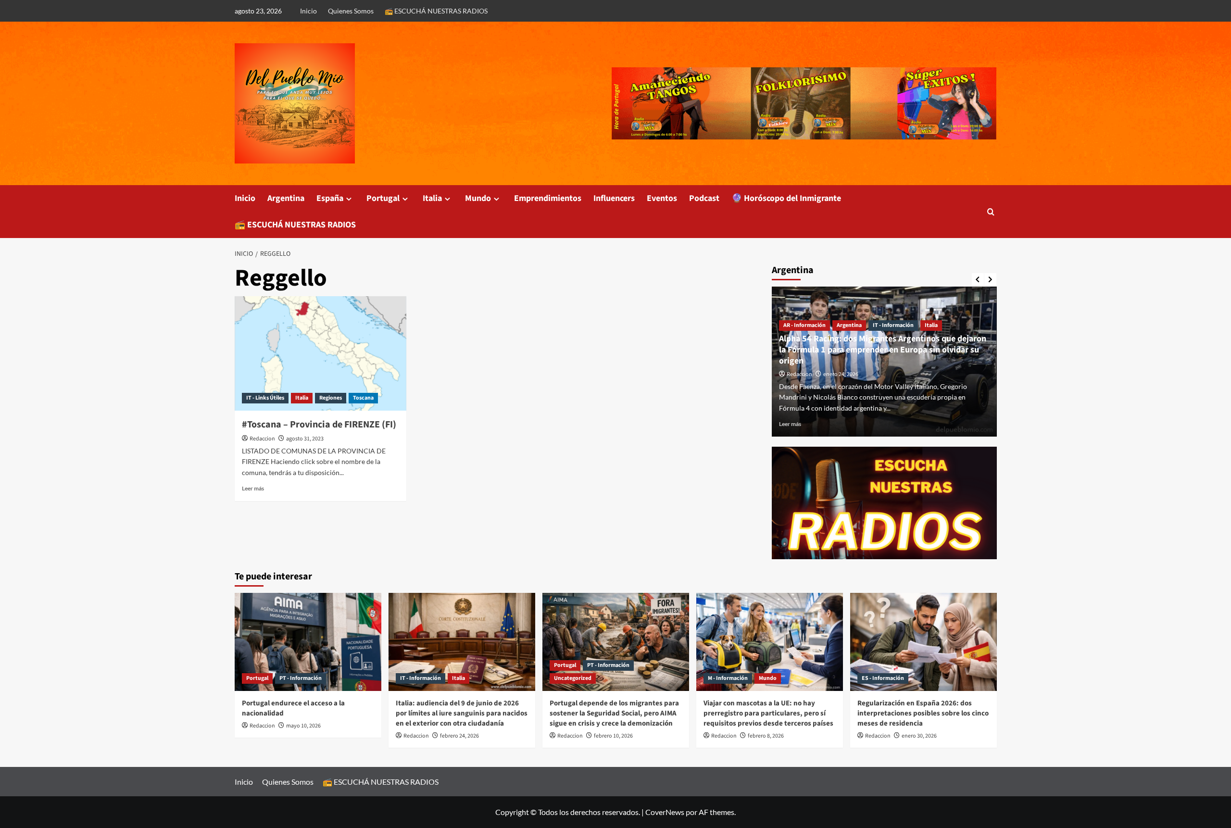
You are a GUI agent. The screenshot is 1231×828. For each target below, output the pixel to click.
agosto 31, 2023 (305, 439)
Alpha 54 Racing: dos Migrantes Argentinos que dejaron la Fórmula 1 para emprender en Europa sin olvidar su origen (882, 350)
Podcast (704, 198)
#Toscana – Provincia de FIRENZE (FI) (319, 424)
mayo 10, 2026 (303, 726)
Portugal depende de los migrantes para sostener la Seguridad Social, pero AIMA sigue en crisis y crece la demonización (614, 713)
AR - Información (804, 325)
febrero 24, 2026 (459, 736)
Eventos (662, 198)
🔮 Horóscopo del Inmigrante (786, 198)
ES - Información (883, 678)
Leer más (253, 488)
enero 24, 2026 (840, 374)
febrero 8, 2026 (766, 736)
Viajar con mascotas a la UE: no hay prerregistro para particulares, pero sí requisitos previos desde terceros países (768, 713)
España (329, 198)
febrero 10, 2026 (613, 736)
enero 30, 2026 (919, 736)
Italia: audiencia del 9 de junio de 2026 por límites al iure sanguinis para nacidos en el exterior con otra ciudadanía (462, 713)
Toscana (363, 398)
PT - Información (300, 678)
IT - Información (893, 325)
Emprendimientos (547, 198)
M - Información (728, 678)
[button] (991, 211)
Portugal (383, 198)
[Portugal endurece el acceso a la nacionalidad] (308, 641)
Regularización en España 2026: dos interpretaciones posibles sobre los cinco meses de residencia (923, 713)
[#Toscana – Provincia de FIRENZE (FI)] (320, 353)
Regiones (330, 398)
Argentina (285, 198)
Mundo (478, 198)
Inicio (308, 11)
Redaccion (262, 439)
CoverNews (664, 811)
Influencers (614, 198)
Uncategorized (572, 678)
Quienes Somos (351, 11)
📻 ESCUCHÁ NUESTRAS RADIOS (436, 11)
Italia (432, 198)
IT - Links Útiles (265, 398)
